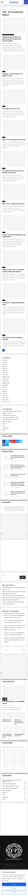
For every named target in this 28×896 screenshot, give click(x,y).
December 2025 (5, 376)
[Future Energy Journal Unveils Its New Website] (6, 476)
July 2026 (4, 362)
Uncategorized (5, 428)
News (3, 425)
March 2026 (5, 370)
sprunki (5, 625)
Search (3, 575)
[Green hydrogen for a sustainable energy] (14, 693)
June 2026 (4, 364)
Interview (4, 423)
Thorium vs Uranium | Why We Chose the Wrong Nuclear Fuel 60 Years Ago (17, 493)
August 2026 (5, 360)
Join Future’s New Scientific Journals (6, 720)
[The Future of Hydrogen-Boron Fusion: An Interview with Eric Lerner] (20, 715)
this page (21, 510)
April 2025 (4, 393)
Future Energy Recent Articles (9, 415)
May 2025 (4, 391)
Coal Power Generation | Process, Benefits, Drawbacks (13, 172)
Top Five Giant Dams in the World (13, 139)
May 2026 (4, 366)
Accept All (14, 884)
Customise (14, 888)
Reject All (14, 892)
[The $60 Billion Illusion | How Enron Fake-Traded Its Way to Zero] (6, 457)
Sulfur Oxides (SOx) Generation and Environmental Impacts (13, 270)
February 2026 (5, 372)
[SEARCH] (24, 650)
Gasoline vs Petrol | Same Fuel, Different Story (12, 75)
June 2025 (4, 389)
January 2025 (5, 399)
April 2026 (4, 368)
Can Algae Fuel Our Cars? (11, 108)
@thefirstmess (14, 769)
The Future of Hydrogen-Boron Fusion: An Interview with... (19, 722)
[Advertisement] (14, 555)
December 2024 (5, 402)
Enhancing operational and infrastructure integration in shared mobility (11, 39)
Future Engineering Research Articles (10, 417)
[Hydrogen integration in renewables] (20, 730)
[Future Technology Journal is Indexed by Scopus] (8, 730)
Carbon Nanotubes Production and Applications (14, 236)
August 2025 (5, 385)
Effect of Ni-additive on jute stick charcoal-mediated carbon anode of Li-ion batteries (17, 466)
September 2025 (5, 383)
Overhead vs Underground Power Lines (13, 303)
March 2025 (5, 395)
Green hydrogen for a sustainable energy (13, 702)
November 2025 (5, 379)
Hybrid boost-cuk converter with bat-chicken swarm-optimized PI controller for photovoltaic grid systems (14, 627)
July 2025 (4, 387)
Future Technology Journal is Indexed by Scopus (7, 735)
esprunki (6, 632)
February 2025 (5, 397)
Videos (4, 71)
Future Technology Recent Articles (8, 34)
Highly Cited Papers (6, 421)
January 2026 (5, 374)
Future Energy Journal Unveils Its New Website (17, 474)
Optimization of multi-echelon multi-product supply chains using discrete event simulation (17, 483)
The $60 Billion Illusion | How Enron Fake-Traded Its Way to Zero (17, 457)
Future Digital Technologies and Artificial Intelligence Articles (11, 780)
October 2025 (5, 381)
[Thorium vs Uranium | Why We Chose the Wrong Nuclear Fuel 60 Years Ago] (6, 493)
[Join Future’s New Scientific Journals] (8, 715)
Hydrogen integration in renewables (19, 734)
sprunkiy (6, 638)
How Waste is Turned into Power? (13, 204)
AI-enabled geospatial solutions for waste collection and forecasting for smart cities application (14, 640)
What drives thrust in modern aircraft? (12, 338)
